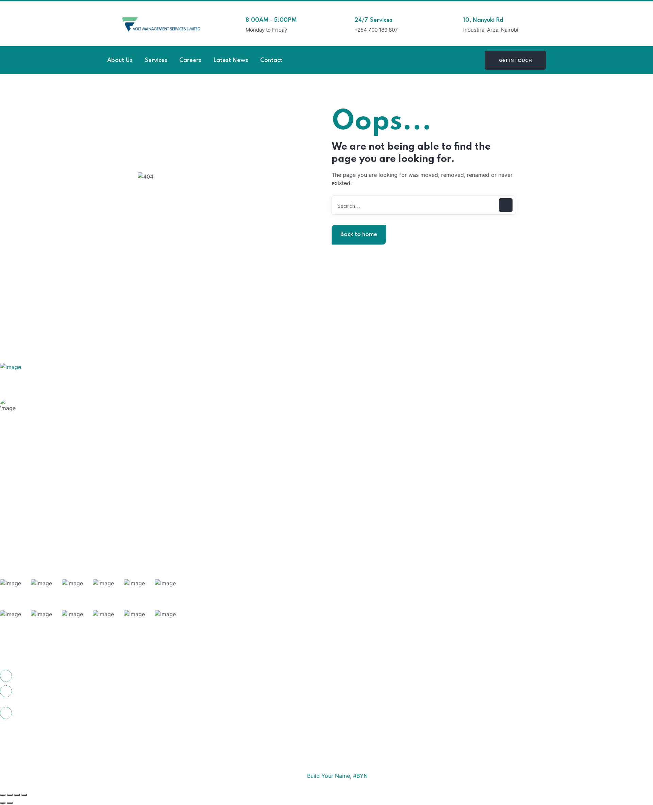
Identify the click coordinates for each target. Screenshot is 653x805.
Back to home (358, 234)
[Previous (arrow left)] (2, 803)
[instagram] (44, 737)
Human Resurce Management (55, 474)
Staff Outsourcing (41, 487)
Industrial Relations (42, 527)
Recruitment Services (45, 540)
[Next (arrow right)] (10, 803)
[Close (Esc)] (24, 795)
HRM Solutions (37, 460)
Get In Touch (515, 60)
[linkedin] (63, 737)
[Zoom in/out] (2, 795)
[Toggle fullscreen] (10, 795)
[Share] (17, 795)
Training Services (40, 500)
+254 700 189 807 (37, 676)
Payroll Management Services (56, 513)
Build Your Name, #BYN (337, 775)
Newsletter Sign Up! (74, 304)
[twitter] (25, 737)
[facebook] (7, 737)
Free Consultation (50, 414)
